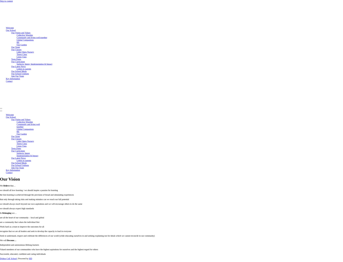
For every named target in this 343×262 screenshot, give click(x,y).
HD (30, 258)
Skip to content (6, 1)
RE (18, 42)
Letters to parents (24, 69)
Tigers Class (22, 54)
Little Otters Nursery (25, 52)
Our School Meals (19, 71)
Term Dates (16, 59)
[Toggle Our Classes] (47, 139)
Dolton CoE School (8, 258)
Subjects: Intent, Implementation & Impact (34, 64)
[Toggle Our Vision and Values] (47, 120)
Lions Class (22, 57)
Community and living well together (32, 37)
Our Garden (22, 45)
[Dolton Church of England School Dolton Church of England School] (10, 23)
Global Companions (25, 40)
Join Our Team (17, 76)
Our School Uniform (20, 74)
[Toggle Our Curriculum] (47, 151)
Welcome (10, 28)
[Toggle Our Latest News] (47, 158)
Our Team (15, 47)
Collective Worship (25, 35)
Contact (9, 81)
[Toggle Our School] (47, 117)
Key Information (13, 79)
